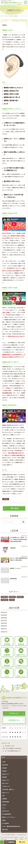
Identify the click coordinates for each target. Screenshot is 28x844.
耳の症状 (6, 499)
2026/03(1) (4, 623)
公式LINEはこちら (14, 720)
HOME (3, 762)
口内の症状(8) (4, 600)
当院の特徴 (5, 765)
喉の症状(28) (20, 597)
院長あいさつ (5, 774)
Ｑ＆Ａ (7, 676)
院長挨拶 (7, 666)
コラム (4, 808)
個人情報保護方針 (6, 814)
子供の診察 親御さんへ (8, 789)
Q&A (3, 795)
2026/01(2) (4, 626)
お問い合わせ (5, 811)
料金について (21, 676)
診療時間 (7, 655)
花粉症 (4, 820)
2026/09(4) (4, 615)
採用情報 (4, 798)
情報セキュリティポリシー (9, 817)
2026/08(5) (4, 618)
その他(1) (12, 600)
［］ (5, 708)
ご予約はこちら (14, 713)
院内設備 (7, 644)
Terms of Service (22, 838)
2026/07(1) (4, 620)
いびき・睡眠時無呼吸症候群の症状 (11, 826)
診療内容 (21, 644)
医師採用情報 (5, 802)
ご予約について (21, 666)
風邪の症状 (5, 829)
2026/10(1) (4, 612)
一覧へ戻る (14, 508)
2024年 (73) (4, 632)
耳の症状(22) (4, 597)
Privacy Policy (16, 838)
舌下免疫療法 (5, 823)
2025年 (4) (4, 629)
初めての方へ (5, 783)
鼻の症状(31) (12, 597)
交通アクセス (21, 655)
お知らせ (4, 805)
